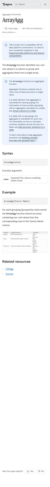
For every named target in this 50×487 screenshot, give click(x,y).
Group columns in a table (24, 111)
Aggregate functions (11, 14)
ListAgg (9, 268)
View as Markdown (34, 28)
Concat (9, 273)
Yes (31, 471)
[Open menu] (45, 4)
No (42, 471)
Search (22, 4)
